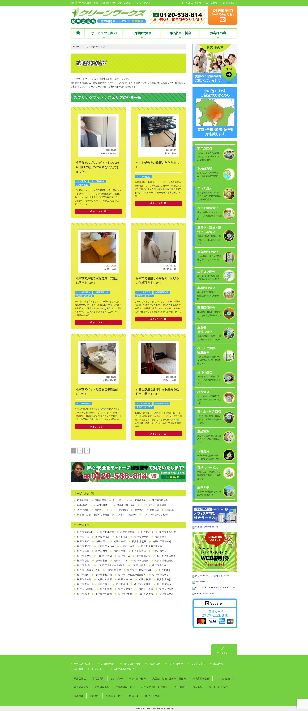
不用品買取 (100, 500)
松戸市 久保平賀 (167, 532)
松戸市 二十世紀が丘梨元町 (111, 565)
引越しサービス (114, 695)
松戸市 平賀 (124, 555)
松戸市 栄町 (120, 541)
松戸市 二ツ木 (121, 560)
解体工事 (169, 510)
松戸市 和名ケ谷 (160, 574)
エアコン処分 (223, 678)
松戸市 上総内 (141, 560)
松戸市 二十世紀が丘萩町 (140, 570)
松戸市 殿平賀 (114, 570)
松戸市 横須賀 (144, 555)
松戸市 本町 (165, 570)
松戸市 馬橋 (83, 593)
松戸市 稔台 (161, 537)
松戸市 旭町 (122, 537)
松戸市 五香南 (146, 589)
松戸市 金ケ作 (159, 565)
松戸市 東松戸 (84, 546)
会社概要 (78, 669)
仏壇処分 (154, 510)
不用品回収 (81, 181)
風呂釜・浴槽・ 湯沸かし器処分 (93, 514)
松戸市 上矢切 (164, 579)
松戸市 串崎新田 (103, 593)
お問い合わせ (175, 663)
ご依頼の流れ (108, 663)
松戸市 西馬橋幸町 (162, 541)
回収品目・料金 (132, 663)
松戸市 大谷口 (160, 551)
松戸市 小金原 (169, 380)
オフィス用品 (152, 695)
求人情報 (218, 663)
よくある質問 (198, 663)
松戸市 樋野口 (139, 551)
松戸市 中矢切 (166, 589)
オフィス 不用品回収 (126, 514)
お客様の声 (154, 663)
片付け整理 (82, 510)
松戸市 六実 (101, 551)
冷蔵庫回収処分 (102, 292)
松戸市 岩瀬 (83, 541)
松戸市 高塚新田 (85, 589)
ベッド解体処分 (98, 181)
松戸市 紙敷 (83, 574)
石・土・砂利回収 (119, 510)
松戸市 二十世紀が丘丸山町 (132, 574)
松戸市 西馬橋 (127, 532)
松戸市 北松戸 (125, 589)
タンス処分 (118, 500)
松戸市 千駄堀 (102, 584)
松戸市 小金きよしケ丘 (88, 570)
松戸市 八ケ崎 (169, 269)
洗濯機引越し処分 (84, 296)
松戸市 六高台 (139, 565)
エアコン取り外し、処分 (155, 514)
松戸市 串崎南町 (85, 532)
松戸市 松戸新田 (142, 584)
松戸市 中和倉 (125, 593)
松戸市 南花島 (102, 537)
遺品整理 (139, 510)
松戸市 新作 (101, 560)
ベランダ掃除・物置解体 (153, 505)
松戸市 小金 (83, 560)
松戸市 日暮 (83, 551)
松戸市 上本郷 (109, 269)
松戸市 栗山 (101, 541)
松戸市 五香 (83, 584)
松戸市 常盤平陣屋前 (151, 546)
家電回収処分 (104, 505)
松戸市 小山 (83, 537)
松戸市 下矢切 (105, 555)
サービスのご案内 (83, 663)
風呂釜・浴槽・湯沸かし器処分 (169, 678)
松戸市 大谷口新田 (166, 555)
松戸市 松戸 (145, 579)
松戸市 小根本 (107, 532)
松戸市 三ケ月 (166, 593)
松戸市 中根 (122, 584)
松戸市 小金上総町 (164, 560)
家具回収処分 (82, 185)
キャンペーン (98, 669)
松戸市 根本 (170, 153)
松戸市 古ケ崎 (84, 555)
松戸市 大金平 (127, 546)
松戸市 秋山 (147, 532)
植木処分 (99, 510)
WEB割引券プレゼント (126, 669)
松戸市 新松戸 (109, 380)
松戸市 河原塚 (164, 584)
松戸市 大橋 (120, 551)
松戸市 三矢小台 (108, 153)
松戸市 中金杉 (125, 579)
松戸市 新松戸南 (103, 574)
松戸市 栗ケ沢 (141, 537)
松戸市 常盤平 (139, 541)
